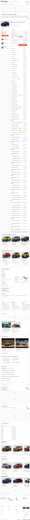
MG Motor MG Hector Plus (25, 243)
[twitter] (23, 519)
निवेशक (1, 513)
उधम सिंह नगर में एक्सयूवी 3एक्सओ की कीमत (25, 262)
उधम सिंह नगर (3, 33)
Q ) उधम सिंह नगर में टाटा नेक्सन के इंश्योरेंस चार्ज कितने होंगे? (8, 374)
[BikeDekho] (24, 512)
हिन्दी (26, 1)
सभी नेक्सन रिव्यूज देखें (4, 313)
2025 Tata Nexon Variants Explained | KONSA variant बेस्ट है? (8, 349)
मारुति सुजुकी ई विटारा (4, 485)
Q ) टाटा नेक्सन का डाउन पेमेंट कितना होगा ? (6, 378)
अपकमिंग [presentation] (5, 443)
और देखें (27, 18)
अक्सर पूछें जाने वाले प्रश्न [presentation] (4, 368)
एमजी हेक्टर (3, 470)
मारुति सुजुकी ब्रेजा (15, 470)
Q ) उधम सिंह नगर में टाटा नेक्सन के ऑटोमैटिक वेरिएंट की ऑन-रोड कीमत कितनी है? (10, 376)
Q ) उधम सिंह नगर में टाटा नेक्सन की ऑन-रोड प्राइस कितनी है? (8, 370)
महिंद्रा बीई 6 (14, 485)
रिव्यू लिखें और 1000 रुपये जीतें (6, 291)
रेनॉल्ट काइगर (4, 243)
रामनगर (2, 436)
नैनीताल (2, 431)
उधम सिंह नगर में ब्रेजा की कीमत (6, 262)
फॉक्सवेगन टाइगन (14, 243)
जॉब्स (1, 508)
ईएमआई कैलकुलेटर (25, 42)
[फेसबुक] (21, 519)
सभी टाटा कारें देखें (3, 456)
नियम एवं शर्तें (2, 509)
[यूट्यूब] (25, 519)
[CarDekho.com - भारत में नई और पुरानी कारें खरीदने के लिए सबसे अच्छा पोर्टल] (4, 1)
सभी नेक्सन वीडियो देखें (4, 353)
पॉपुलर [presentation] (2, 443)
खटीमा (2, 430)
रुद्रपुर (2, 427)
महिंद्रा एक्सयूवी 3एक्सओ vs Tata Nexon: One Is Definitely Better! (21, 349)
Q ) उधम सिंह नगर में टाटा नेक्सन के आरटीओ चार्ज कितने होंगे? (8, 372)
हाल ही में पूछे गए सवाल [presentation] (10, 368)
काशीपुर (2, 435)
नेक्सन (2, 11)
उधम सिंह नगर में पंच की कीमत (16, 262)
